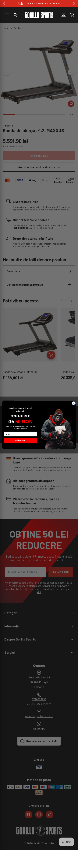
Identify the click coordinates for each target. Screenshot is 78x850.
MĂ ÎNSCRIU (20, 441)
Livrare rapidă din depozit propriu (43, 3)
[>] (73, 3)
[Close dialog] (73, 403)
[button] (15, 15)
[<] (4, 3)
